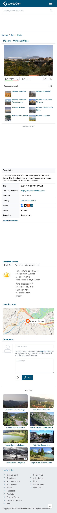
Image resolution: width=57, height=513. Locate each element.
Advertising (38, 478)
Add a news (12, 484)
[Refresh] (38, 265)
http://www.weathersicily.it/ (33, 191)
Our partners (38, 484)
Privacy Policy (45, 351)
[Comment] (23, 78)
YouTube (10, 494)
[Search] (51, 10)
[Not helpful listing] (17, 78)
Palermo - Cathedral (19, 92)
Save (28, 377)
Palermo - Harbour (18, 108)
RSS (8, 503)
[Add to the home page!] (28, 78)
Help (35, 481)
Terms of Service (14, 500)
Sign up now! (12, 475)
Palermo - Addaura (43, 115)
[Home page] (12, 3)
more (19, 297)
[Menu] (50, 3)
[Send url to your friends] (31, 205)
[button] (45, 78)
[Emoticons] (17, 377)
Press (9, 487)
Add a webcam (13, 481)
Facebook (11, 491)
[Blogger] (28, 205)
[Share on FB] (22, 205)
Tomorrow (19, 265)
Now (5, 265)
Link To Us (38, 487)
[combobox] (28, 10)
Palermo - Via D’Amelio (20, 115)
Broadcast (11, 478)
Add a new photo (28, 200)
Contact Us (38, 475)
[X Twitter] (25, 205)
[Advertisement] (28, 22)
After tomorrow (30, 265)
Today (11, 265)
